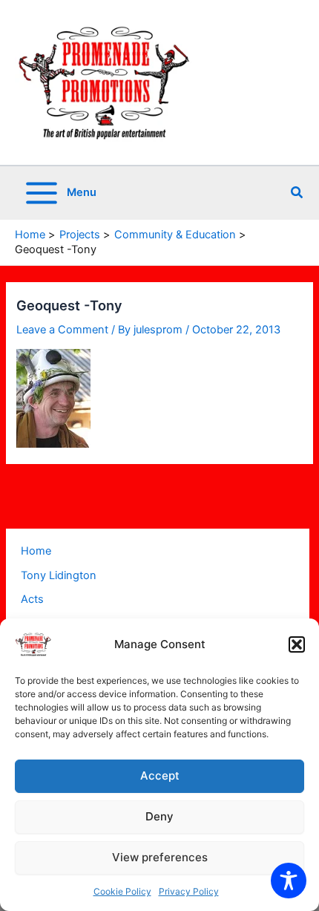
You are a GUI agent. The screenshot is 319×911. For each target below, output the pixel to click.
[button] (296, 644)
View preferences (160, 857)
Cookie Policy (122, 891)
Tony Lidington (58, 575)
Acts (32, 599)
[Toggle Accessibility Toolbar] (288, 880)
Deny (159, 816)
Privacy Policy (189, 891)
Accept (160, 775)
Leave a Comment (62, 329)
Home (36, 551)
